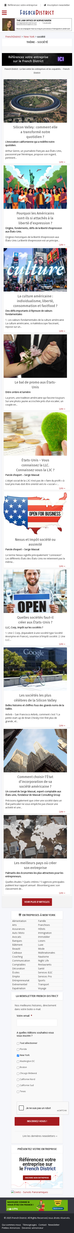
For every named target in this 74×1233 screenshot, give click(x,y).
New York (15, 665)
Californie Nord (18, 689)
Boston (13, 677)
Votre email (15, 632)
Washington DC (17, 671)
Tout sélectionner (19, 653)
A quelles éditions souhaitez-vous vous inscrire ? (34, 647)
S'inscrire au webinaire (37, 605)
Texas (13, 701)
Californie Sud (17, 695)
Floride (13, 659)
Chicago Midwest (18, 683)
